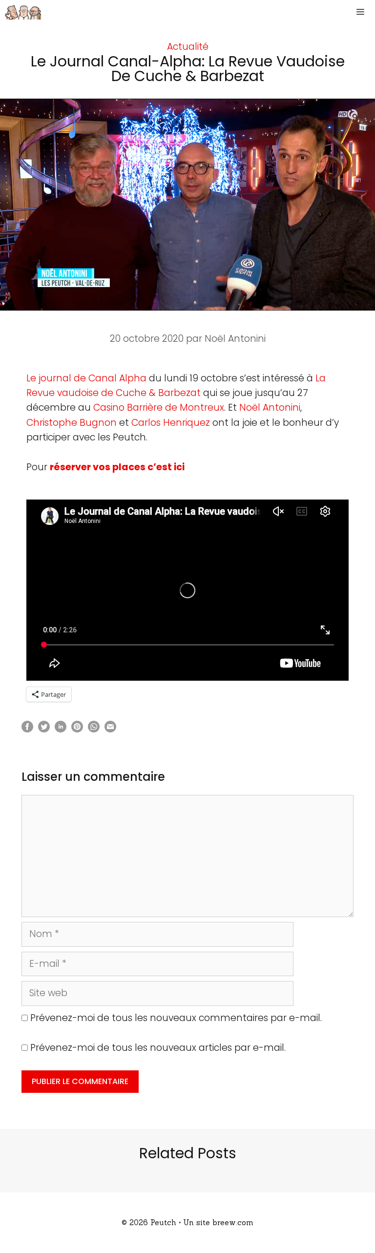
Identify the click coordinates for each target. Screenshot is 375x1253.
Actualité (187, 46)
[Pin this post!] (77, 729)
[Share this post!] (27, 729)
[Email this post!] (110, 729)
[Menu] (362, 12)
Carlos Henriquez (170, 422)
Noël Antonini (269, 407)
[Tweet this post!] (44, 729)
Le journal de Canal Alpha (86, 378)
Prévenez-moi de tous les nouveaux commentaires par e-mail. (176, 1017)
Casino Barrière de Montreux (158, 407)
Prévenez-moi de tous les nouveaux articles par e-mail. (158, 1047)
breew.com (232, 1222)
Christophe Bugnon (71, 422)
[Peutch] (23, 12)
